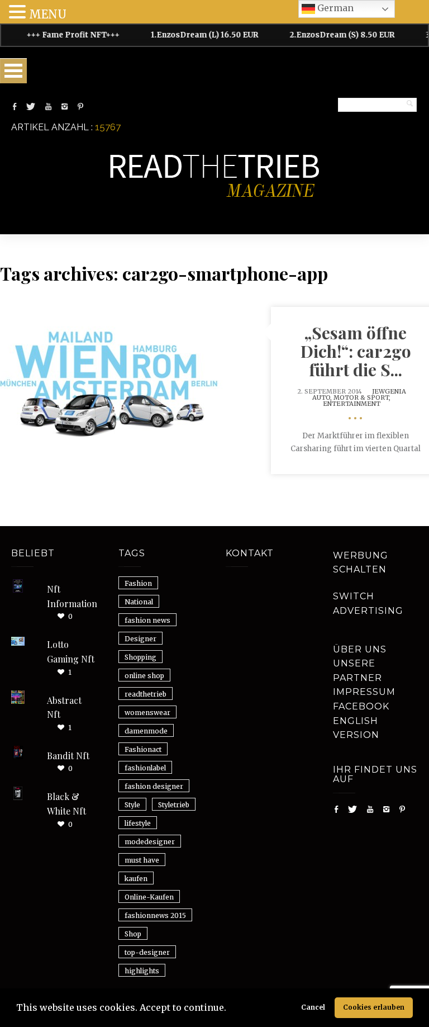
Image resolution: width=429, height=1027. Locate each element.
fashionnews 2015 (155, 915)
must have (142, 860)
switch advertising (368, 603)
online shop (144, 675)
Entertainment (351, 404)
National (139, 602)
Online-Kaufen (149, 897)
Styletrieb (173, 805)
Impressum (364, 692)
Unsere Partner (357, 670)
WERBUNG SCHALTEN (360, 562)
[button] (230, 1009)
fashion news (147, 620)
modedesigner (150, 841)
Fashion (138, 583)
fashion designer (154, 786)
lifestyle (138, 823)
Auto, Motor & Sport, (351, 397)
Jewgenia (389, 391)
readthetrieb (145, 694)
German (334, 7)
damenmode (146, 731)
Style (132, 805)
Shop (133, 934)
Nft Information (72, 596)
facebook (361, 706)
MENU (47, 14)
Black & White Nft (66, 804)
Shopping (140, 657)
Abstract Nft (64, 707)
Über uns (360, 649)
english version (356, 728)
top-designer (147, 952)
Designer (140, 639)
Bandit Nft (68, 755)
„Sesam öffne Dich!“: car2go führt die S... (356, 351)
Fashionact (143, 749)
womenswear (147, 712)
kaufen (136, 878)
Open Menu (13, 70)
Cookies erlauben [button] (373, 1007)
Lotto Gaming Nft (70, 651)
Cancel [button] (313, 1007)
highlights (142, 971)
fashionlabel (145, 768)
